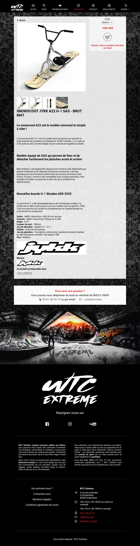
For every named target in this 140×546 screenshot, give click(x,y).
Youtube (93, 424)
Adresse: (77, 495)
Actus (33, 9)
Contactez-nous (42, 494)
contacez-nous (87, 517)
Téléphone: (77, 513)
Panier (125, 9)
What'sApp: (77, 521)
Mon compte (109, 9)
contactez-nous (93, 299)
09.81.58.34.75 (51, 299)
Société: (77, 488)
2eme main (78, 9)
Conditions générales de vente (42, 505)
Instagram (70, 424)
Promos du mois (60, 9)
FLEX (107, 19)
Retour (22, 20)
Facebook (47, 424)
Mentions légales (42, 499)
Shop (44, 9)
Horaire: (77, 503)
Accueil (17, 7)
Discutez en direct (88, 521)
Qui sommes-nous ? (42, 488)
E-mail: (77, 517)
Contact (93, 9)
